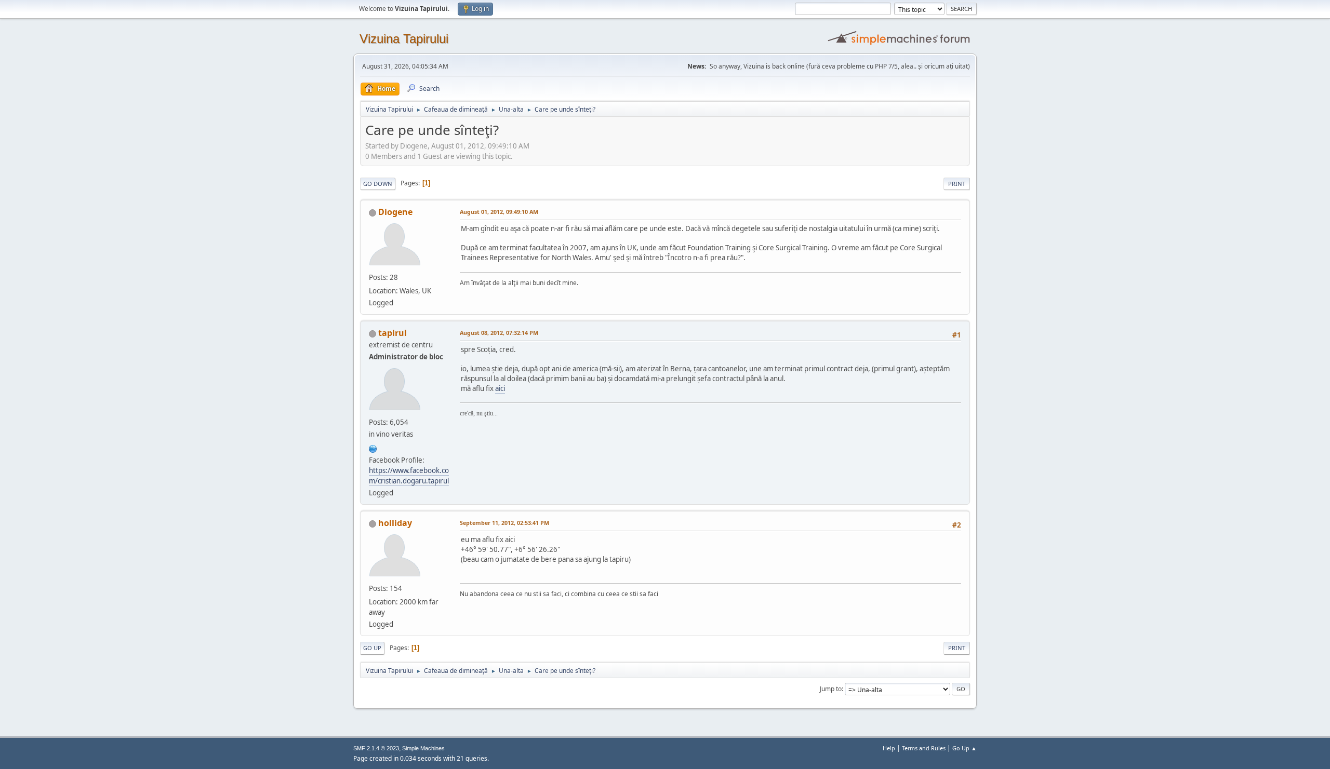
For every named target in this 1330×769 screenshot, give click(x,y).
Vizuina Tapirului (404, 39)
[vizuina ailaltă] (373, 447)
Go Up (372, 648)
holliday (395, 523)
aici (500, 388)
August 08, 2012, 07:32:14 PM (499, 332)
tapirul (392, 333)
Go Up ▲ (964, 748)
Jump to (831, 688)
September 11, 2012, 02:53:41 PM (504, 523)
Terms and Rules (924, 748)
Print (956, 183)
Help (889, 748)
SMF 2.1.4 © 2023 (376, 748)
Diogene (395, 212)
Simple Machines (423, 748)
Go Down (377, 183)
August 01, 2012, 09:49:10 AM (499, 211)
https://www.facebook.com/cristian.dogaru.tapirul (409, 475)
